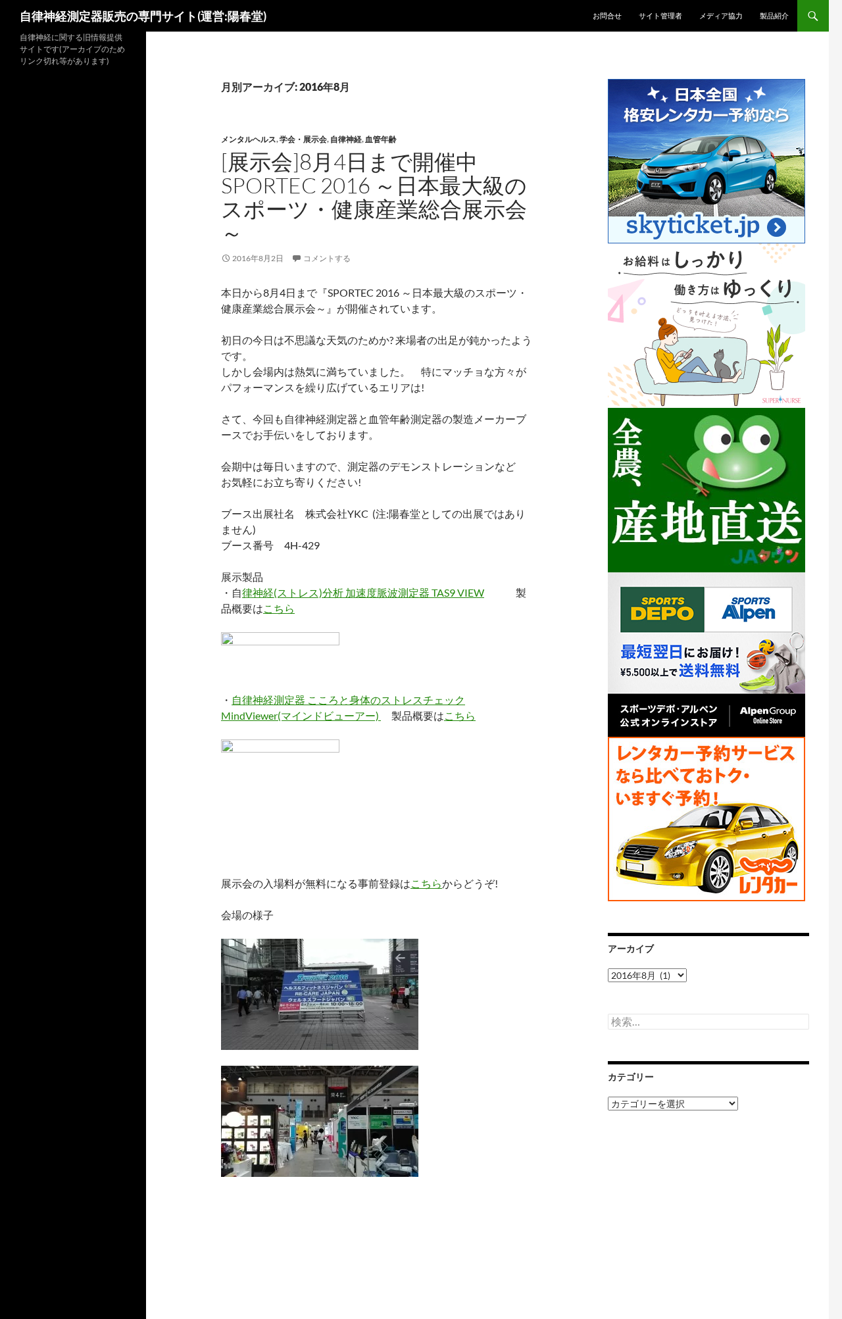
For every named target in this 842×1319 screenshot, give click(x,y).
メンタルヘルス (248, 139)
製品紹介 (774, 15)
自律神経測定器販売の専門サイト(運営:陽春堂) (143, 16)
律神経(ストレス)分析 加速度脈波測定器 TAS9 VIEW (363, 592)
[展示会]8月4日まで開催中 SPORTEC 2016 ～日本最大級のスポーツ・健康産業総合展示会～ (374, 197)
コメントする (327, 258)
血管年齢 (381, 139)
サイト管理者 (660, 15)
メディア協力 (721, 15)
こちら (279, 608)
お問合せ (607, 15)
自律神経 (346, 139)
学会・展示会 (303, 139)
